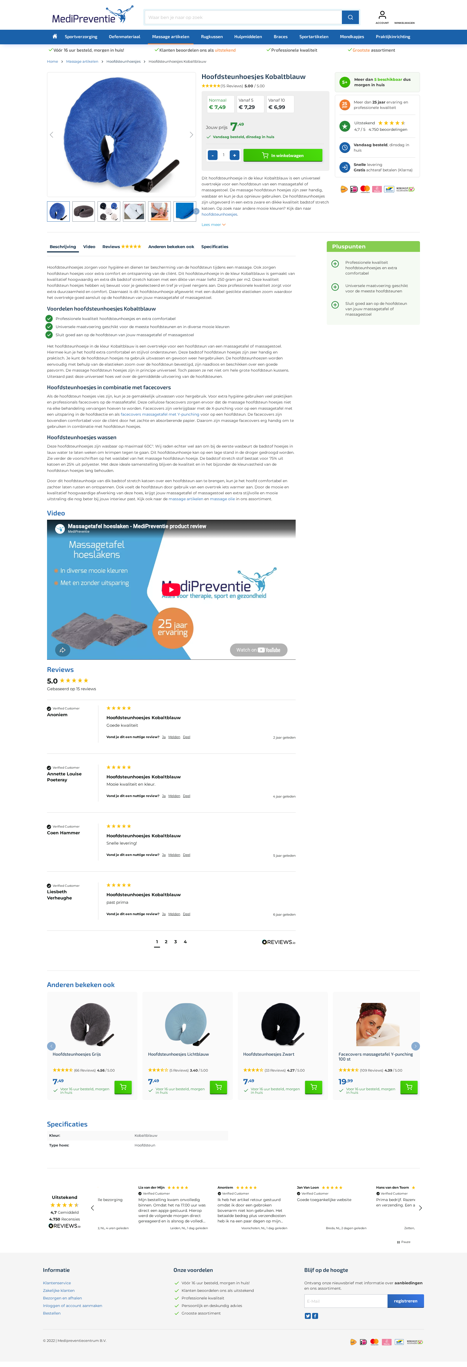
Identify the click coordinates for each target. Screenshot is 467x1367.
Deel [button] (186, 737)
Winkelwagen (404, 22)
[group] (75, 681)
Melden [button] (174, 737)
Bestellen (52, 1313)
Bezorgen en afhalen (62, 1298)
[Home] (54, 36)
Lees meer (212, 224)
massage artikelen (186, 498)
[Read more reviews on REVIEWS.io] (64, 1226)
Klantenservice (57, 1283)
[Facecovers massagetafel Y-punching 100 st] (378, 1024)
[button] (157, 943)
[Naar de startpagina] (93, 16)
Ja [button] (164, 737)
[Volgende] (192, 135)
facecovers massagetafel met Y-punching (160, 414)
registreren (406, 1300)
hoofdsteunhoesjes (219, 214)
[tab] (63, 247)
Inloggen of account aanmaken (72, 1305)
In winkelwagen (287, 155)
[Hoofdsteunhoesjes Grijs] (92, 1024)
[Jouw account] (382, 15)
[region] (256, 1208)
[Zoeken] (350, 17)
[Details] (123, 1087)
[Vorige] (51, 135)
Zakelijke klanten (59, 1290)
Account (382, 22)
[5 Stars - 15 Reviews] (131, 247)
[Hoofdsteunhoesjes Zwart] (283, 1024)
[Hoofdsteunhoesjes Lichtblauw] (188, 1024)
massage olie (222, 498)
